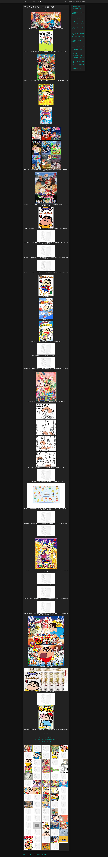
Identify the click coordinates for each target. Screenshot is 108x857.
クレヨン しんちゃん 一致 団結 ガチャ (78, 46)
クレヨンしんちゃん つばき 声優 (78, 53)
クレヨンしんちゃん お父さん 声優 (46, 735)
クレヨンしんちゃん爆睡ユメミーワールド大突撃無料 (78, 65)
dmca (66, 1)
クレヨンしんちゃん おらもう (46, 743)
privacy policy (76, 1)
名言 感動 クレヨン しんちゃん (78, 15)
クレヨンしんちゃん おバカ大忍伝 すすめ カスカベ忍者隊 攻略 (46, 739)
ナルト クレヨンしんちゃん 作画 (78, 43)
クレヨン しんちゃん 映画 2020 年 (77, 9)
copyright (82, 1)
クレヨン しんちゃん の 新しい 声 (78, 50)
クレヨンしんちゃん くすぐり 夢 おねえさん (78, 28)
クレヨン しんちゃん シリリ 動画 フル (78, 24)
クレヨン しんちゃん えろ (33, 1)
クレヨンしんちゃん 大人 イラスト (78, 69)
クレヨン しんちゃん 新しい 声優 (78, 18)
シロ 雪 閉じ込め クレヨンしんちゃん (78, 34)
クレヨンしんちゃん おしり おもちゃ (46, 741)
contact (70, 1)
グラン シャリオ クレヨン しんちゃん (78, 62)
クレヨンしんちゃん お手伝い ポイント (46, 737)
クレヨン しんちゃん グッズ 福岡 (78, 58)
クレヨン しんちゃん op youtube (76, 41)
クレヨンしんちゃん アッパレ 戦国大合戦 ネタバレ (78, 13)
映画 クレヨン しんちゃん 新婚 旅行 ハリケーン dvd (78, 37)
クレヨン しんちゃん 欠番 (77, 55)
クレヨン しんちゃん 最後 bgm (78, 31)
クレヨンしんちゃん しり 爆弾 (78, 21)
